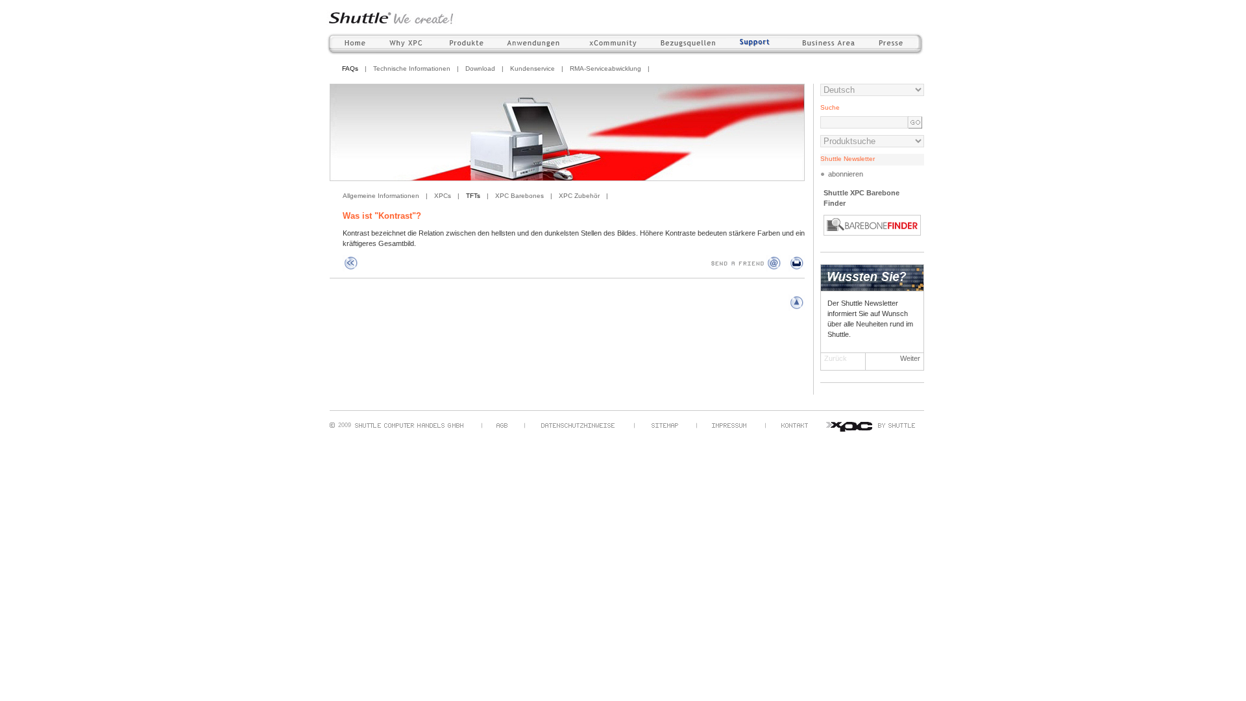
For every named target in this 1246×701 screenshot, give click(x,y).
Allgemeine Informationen (381, 195)
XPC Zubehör (579, 195)
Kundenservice (532, 68)
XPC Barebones (519, 195)
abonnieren (845, 174)
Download (480, 68)
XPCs (442, 195)
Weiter (910, 358)
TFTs (473, 195)
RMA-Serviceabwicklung (605, 68)
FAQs (350, 68)
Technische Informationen (411, 68)
